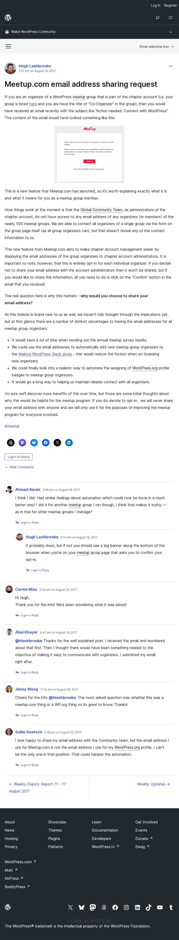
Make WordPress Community (33, 32)
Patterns (55, 846)
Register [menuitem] (170, 5)
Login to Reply (19, 457)
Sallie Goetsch (28, 732)
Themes (55, 830)
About (10, 822)
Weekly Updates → (153, 784)
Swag (142, 846)
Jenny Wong (26, 689)
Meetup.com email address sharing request (81, 84)
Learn (96, 822)
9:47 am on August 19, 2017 (58, 632)
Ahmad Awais (27, 489)
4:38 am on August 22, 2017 (63, 732)
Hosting (11, 838)
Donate (144, 838)
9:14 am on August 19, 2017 (79, 537)
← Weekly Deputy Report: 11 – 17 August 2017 (37, 787)
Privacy (11, 846)
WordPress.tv (106, 846)
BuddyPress (17, 886)
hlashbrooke (28, 640)
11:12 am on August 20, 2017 (59, 689)
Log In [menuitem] (155, 5)
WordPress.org (145, 368)
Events (141, 830)
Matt (11, 870)
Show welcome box (154, 46)
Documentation (105, 830)
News (9, 830)
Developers (101, 838)
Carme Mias (26, 589)
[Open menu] (171, 18)
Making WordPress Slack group (45, 354)
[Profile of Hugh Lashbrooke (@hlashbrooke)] (10, 69)
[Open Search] (157, 18)
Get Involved (146, 822)
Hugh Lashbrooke (35, 66)
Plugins (54, 838)
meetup (79, 96)
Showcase (57, 822)
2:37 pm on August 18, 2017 (37, 71)
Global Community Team (101, 209)
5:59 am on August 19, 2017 (58, 589)
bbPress (14, 878)
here (33, 103)
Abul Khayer (26, 632)
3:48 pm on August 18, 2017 (61, 490)
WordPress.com (20, 861)
